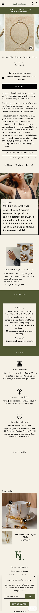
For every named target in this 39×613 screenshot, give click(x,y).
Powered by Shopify (19, 611)
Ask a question (19, 158)
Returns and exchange (19, 571)
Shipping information (19, 153)
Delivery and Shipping (19, 567)
